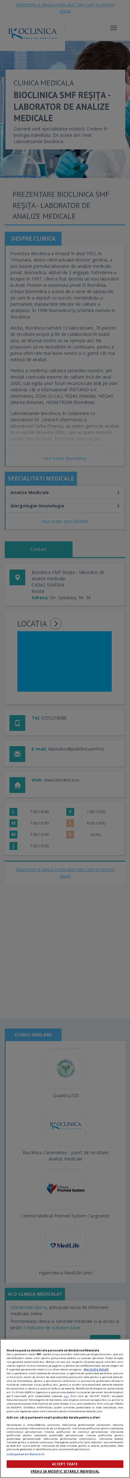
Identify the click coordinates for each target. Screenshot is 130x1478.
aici (66, 1396)
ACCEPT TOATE (65, 1464)
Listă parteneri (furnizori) (25, 1454)
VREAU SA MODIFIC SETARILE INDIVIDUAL (65, 1471)
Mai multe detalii (96, 1369)
